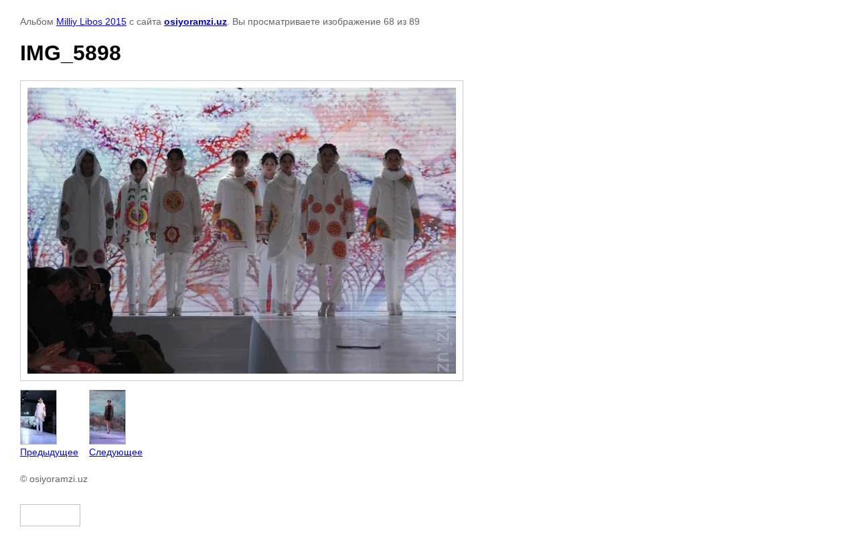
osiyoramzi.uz (195, 21)
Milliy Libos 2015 (91, 21)
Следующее (116, 452)
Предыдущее (49, 452)
